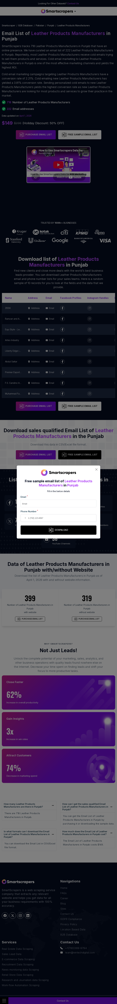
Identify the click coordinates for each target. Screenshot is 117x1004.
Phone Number (29, 511)
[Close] (96, 469)
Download (61, 529)
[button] (23, 518)
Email (24, 496)
